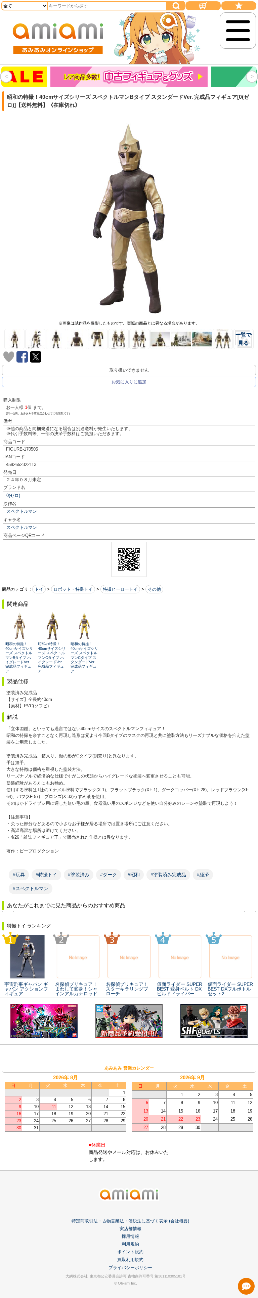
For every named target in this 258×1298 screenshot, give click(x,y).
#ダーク (108, 874)
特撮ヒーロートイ (120, 589)
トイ (39, 589)
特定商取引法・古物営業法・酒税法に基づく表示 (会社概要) (130, 1220)
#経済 (203, 874)
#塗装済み (78, 874)
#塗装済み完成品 (168, 874)
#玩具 (19, 874)
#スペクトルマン (30, 888)
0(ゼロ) (13, 495)
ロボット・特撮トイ (73, 589)
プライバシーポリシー (130, 1267)
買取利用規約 (130, 1259)
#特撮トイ (46, 874)
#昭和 (134, 874)
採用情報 (130, 1236)
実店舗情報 (130, 1228)
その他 (154, 589)
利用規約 (130, 1244)
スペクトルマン (21, 511)
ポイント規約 (130, 1251)
